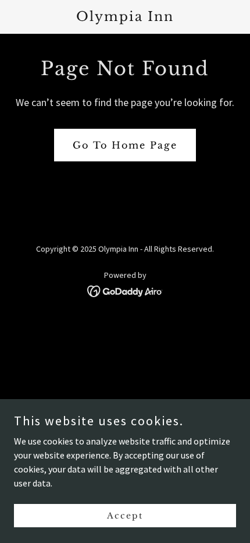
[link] (125, 17)
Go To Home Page (125, 145)
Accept (125, 515)
